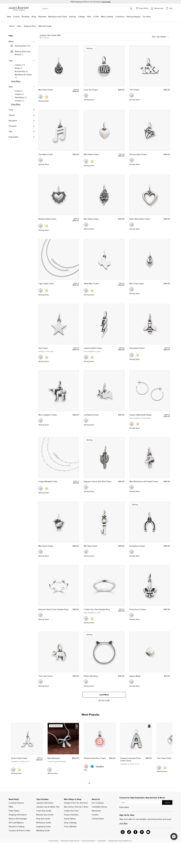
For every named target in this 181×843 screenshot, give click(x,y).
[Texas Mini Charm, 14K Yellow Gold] (91, 290)
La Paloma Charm (91, 414)
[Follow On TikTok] (129, 832)
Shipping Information (18, 814)
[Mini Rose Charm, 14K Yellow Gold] (46, 96)
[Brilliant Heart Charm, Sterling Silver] (40, 226)
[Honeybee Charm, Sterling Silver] (131, 355)
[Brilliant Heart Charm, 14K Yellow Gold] (46, 225)
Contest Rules (98, 818)
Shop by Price (30, 26)
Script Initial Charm (19, 758)
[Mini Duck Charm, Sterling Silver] (40, 552)
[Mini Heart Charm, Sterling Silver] (86, 161)
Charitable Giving (99, 806)
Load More (104, 694)
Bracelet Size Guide (44, 814)
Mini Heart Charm (91, 154)
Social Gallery (70, 818)
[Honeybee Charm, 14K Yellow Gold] (137, 355)
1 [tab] (89, 784)
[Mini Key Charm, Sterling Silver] (86, 552)
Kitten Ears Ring (91, 676)
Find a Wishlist (70, 826)
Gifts (19, 26)
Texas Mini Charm (91, 283)
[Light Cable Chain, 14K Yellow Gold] (46, 290)
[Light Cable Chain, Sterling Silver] (40, 290)
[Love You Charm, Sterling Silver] (86, 95)
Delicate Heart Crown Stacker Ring (53, 609)
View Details (106, 1)
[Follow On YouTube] (148, 832)
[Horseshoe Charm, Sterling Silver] (131, 552)
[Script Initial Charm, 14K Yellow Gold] (19, 769)
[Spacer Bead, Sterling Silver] (131, 682)
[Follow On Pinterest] (142, 832)
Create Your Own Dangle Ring (97, 609)
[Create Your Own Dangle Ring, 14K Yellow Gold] (91, 618)
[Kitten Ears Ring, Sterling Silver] (86, 682)
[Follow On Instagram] (123, 832)
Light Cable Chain (46, 283)
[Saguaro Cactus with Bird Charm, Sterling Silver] (86, 487)
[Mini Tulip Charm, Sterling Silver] (131, 289)
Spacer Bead (134, 676)
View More (15, 81)
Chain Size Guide (43, 810)
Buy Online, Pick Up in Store (76, 806)
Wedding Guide (43, 830)
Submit (167, 802)
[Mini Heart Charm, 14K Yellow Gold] (91, 161)
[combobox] (87, 8)
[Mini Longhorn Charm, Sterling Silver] (40, 420)
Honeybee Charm (137, 348)
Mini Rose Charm (45, 89)
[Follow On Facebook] (135, 832)
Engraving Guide (43, 826)
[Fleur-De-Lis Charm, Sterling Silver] (131, 615)
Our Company (98, 802)
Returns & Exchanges (18, 818)
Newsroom (96, 810)
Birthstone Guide (43, 822)
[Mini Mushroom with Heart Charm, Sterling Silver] (131, 487)
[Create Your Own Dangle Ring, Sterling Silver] (86, 618)
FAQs (11, 806)
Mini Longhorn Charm (47, 414)
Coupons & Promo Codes (19, 830)
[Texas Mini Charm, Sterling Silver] (86, 290)
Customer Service (16, 802)
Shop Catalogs (70, 822)
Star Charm (43, 348)
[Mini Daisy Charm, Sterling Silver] (86, 225)
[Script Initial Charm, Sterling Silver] (13, 770)
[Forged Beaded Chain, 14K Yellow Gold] (46, 488)
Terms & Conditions (88, 841)
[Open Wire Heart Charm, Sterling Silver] (131, 225)
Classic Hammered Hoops (140, 414)
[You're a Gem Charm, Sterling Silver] (131, 160)
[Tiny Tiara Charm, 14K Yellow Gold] (165, 767)
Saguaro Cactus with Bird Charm (98, 481)
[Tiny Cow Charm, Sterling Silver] (40, 682)
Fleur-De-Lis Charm (137, 609)
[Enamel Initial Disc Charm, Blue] (92, 766)
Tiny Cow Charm (45, 676)
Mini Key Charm (90, 546)
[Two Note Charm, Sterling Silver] (40, 160)
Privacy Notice (124, 807)
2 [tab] (91, 784)
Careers (95, 814)
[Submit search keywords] (132, 8)
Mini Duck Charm (45, 546)
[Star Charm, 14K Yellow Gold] (46, 357)
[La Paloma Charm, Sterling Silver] (86, 420)
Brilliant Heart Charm (47, 219)
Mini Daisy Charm (91, 219)
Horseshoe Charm (137, 546)
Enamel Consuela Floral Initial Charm (130, 759)
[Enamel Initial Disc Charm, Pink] (86, 766)
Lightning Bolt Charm (93, 348)
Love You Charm (91, 89)
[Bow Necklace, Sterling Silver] (50, 770)
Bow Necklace (54, 758)
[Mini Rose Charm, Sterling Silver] (40, 97)
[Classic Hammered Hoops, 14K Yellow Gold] (137, 423)
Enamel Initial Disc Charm (95, 758)
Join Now (123, 823)
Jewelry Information (44, 802)
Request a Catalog (16, 826)
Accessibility (101, 841)
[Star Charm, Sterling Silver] (40, 357)
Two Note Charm (45, 154)
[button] (157, 8)
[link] (81, 16)
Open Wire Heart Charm (139, 219)
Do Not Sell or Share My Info (70, 841)
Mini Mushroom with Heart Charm (143, 481)
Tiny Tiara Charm (164, 758)
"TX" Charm (134, 89)
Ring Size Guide (43, 818)
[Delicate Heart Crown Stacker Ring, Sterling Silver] (40, 615)
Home (11, 26)
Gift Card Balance (16, 822)
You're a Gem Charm (138, 154)
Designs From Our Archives (76, 802)
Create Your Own (71, 810)
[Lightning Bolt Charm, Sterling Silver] (86, 357)
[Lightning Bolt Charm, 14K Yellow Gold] (91, 357)
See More (100, 766)
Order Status (14, 810)
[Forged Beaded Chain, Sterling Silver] (40, 488)
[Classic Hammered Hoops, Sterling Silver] (131, 424)
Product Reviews (71, 814)
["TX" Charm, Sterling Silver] (131, 95)
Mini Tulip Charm (136, 283)
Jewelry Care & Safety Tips (47, 806)
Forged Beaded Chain (47, 481)
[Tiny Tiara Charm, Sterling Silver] (159, 768)
